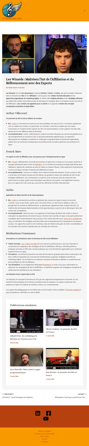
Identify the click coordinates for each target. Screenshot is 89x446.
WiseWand (47, 264)
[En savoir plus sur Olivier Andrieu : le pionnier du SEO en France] (62, 317)
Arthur (14, 123)
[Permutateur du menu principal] (84, 10)
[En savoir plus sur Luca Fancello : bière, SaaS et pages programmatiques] (26, 356)
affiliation (38, 164)
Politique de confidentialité (44, 433)
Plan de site (44, 436)
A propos (44, 441)
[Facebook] (48, 413)
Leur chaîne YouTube (29, 243)
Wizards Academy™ (74, 289)
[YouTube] (46, 418)
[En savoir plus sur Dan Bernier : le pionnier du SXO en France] (62, 358)
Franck (14, 161)
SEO (34, 136)
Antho (14, 200)
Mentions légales (44, 431)
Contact (44, 439)
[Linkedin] (37, 413)
